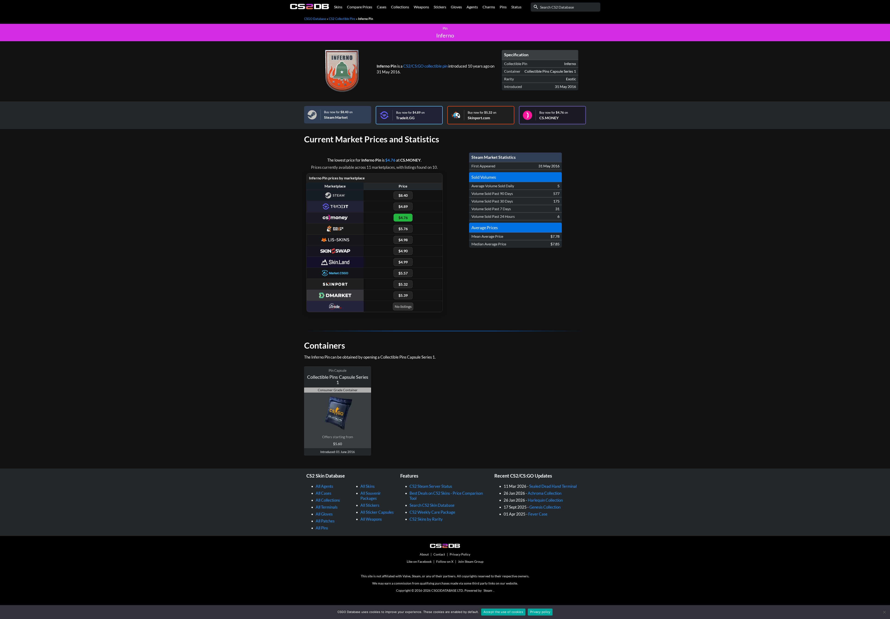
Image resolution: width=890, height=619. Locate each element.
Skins (338, 7)
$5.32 (403, 284)
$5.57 (403, 273)
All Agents (324, 486)
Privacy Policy (460, 554)
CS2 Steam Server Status (431, 486)
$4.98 (403, 240)
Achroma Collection (544, 493)
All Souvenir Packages (370, 496)
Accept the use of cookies (503, 612)
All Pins (322, 527)
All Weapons (371, 519)
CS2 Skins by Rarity (426, 519)
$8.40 (403, 195)
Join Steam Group (470, 561)
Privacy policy (540, 612)
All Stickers (369, 505)
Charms (489, 7)
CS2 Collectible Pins (342, 19)
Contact (439, 554)
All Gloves (324, 514)
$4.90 (403, 251)
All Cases (323, 493)
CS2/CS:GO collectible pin (425, 66)
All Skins (367, 486)
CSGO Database (315, 19)
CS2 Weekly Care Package (432, 512)
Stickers (440, 7)
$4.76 (390, 160)
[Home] (309, 8)
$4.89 (403, 206)
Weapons (421, 7)
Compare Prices (359, 7)
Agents (472, 7)
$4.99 (403, 262)
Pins (503, 7)
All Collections (328, 500)
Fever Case (537, 514)
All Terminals (326, 507)
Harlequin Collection (545, 500)
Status (516, 7)
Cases (381, 7)
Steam (487, 590)
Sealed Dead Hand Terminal (553, 486)
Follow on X (444, 561)
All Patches (325, 521)
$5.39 (403, 295)
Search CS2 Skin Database (432, 505)
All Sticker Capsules (377, 512)
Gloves (456, 7)
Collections (400, 7)
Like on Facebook (419, 561)
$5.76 (403, 228)
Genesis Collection (544, 507)
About (424, 554)
